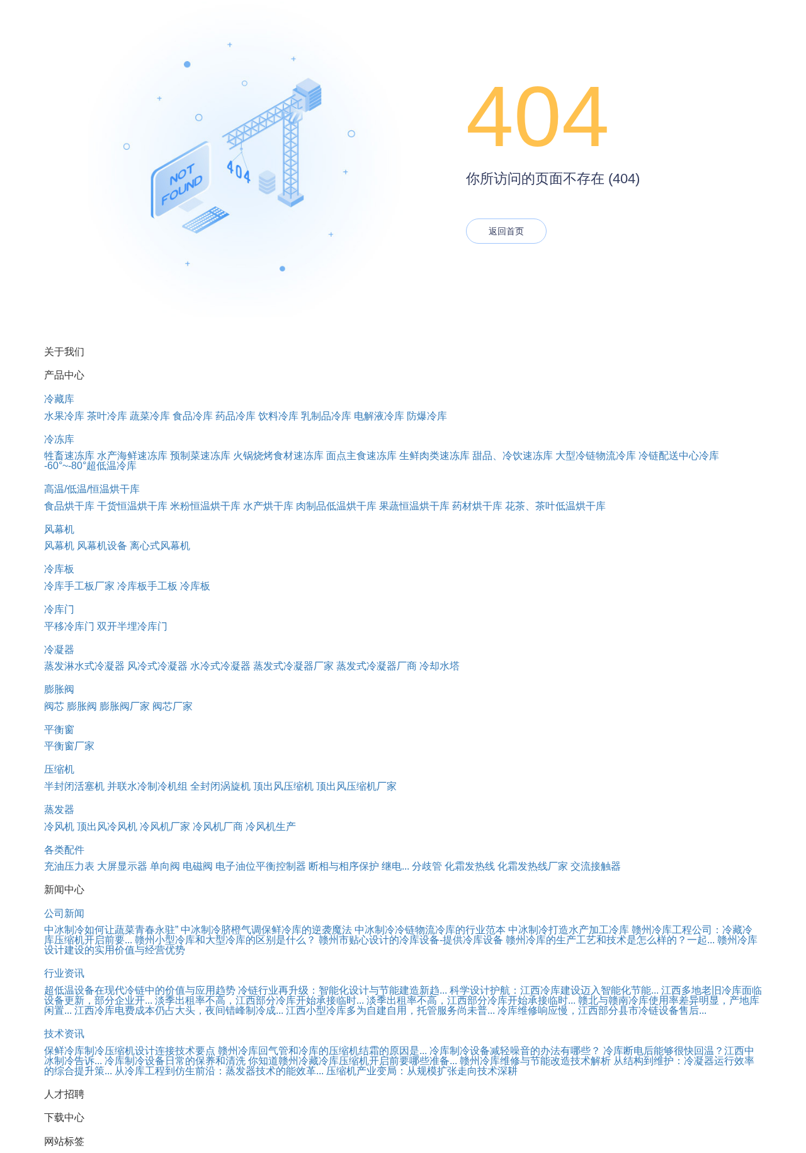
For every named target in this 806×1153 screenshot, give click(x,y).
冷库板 (59, 569)
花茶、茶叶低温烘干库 (555, 506)
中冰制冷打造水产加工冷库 (568, 929)
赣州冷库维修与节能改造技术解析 (535, 1060)
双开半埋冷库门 (132, 626)
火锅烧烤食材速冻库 (278, 455)
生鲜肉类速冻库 (434, 455)
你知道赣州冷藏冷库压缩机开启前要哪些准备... (352, 1060)
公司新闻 (64, 913)
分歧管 (427, 866)
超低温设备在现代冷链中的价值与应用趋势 (140, 990)
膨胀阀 (59, 689)
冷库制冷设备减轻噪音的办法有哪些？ (515, 1050)
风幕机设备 (102, 545)
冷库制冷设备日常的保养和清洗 (175, 1060)
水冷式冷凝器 (220, 666)
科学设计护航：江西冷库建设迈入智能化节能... (554, 990)
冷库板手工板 (147, 586)
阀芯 (54, 706)
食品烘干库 (69, 506)
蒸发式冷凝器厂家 (293, 666)
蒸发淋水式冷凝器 (84, 666)
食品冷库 (193, 416)
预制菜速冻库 (200, 455)
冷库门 (59, 609)
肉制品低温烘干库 (336, 506)
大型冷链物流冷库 (595, 455)
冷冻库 (59, 439)
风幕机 (59, 529)
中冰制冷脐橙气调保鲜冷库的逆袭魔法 (266, 929)
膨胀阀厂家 (124, 706)
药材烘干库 (477, 506)
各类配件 (64, 849)
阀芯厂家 (172, 706)
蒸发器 (59, 809)
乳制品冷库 (326, 416)
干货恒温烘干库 (132, 506)
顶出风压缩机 (283, 786)
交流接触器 (595, 866)
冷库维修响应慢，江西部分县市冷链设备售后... (602, 1010)
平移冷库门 (69, 626)
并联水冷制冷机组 (147, 786)
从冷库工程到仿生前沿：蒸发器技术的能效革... (219, 1070)
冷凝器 (59, 649)
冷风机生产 (271, 826)
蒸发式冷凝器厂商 (376, 666)
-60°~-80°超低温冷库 (90, 465)
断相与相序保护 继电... (359, 866)
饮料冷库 (278, 416)
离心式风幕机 (160, 545)
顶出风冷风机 (107, 826)
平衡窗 (59, 729)
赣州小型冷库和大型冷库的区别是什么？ (225, 939)
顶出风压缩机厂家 (356, 786)
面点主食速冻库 (361, 455)
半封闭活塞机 (74, 786)
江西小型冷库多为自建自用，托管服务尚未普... (390, 1010)
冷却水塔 (439, 666)
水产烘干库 (268, 506)
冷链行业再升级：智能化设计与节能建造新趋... (342, 990)
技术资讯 (64, 1033)
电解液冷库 (379, 416)
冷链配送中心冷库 (679, 455)
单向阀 (165, 866)
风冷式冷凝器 (157, 666)
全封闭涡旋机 (220, 786)
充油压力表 (69, 866)
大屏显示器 (122, 866)
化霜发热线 (470, 866)
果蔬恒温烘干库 (414, 506)
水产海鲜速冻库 (132, 455)
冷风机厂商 (218, 826)
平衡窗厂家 (69, 746)
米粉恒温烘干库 (205, 506)
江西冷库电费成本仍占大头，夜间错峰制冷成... (178, 1010)
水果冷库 (64, 416)
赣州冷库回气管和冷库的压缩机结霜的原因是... (322, 1050)
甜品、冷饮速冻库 (512, 455)
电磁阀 (198, 866)
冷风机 (59, 826)
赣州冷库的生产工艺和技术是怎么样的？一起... (610, 939)
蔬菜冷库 (150, 416)
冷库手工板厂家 (79, 586)
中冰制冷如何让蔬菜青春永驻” (111, 929)
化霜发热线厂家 (532, 866)
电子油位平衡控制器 (260, 866)
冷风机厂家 (165, 826)
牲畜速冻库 (69, 455)
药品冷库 (235, 416)
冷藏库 (59, 399)
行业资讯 (64, 973)
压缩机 (59, 769)
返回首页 (506, 231)
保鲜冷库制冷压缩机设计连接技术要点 (129, 1050)
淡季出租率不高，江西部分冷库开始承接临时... (259, 1000)
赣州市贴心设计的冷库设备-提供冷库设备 (411, 939)
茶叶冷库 (107, 416)
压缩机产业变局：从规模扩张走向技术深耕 (422, 1070)
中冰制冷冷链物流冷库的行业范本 (430, 929)
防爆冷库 (427, 416)
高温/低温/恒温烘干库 (92, 489)
